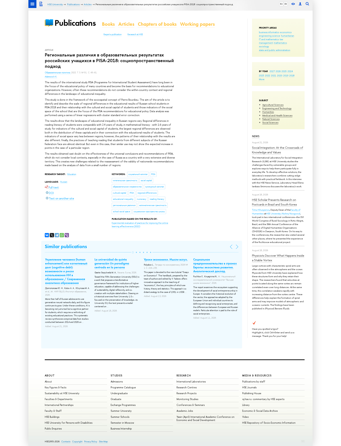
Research (184, 375)
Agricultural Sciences (272, 104)
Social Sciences (270, 122)
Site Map (103, 441)
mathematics (280, 42)
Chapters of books (157, 24)
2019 (285, 75)
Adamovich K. (51, 76)
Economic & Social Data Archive (260, 410)
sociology (264, 46)
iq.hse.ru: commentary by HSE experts (263, 399)
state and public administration (274, 50)
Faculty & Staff (53, 410)
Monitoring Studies (187, 399)
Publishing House (251, 393)
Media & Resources (257, 375)
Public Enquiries (53, 428)
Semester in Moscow (122, 422)
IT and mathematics (269, 39)
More (261, 79)
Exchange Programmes (123, 405)
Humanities (268, 111)
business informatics (269, 32)
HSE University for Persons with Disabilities (68, 422)
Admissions (117, 381)
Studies (117, 375)
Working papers (197, 24)
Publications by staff (253, 381)
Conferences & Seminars (191, 405)
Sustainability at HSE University (62, 393)
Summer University (121, 410)
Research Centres (187, 387)
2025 (284, 71)
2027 (272, 71)
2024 (290, 71)
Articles (126, 24)
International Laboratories (191, 381)
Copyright (77, 441)
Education (71, 174)
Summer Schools (120, 416)
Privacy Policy (90, 441)
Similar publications (66, 246)
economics (285, 32)
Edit (303, 441)
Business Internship (121, 428)
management (266, 42)
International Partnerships (59, 405)
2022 (267, 75)
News (255, 136)
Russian (63, 181)
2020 (279, 75)
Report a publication (113, 34)
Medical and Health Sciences (277, 115)
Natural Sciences (271, 119)
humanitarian (287, 35)
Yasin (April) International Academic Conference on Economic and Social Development (205, 418)
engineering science (269, 35)
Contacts (65, 441)
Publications (75, 22)
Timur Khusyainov (260, 209)
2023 (261, 75)
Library (246, 405)
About (50, 375)
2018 (291, 75)
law (281, 39)
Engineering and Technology (276, 108)
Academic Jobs (185, 410)
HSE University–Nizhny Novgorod (283, 213)
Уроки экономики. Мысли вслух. (166, 259)
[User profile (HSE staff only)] (300, 4)
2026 (278, 71)
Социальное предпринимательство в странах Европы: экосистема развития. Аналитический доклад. (215, 265)
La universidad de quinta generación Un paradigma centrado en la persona (111, 263)
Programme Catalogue (123, 387)
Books (108, 24)
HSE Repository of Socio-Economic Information (269, 422)
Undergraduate (119, 393)
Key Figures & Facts (55, 387)
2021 (273, 75)
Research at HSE (135, 34)
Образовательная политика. (58, 72)
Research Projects (186, 393)
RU (281, 4)
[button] (133, 252)
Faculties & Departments (58, 399)
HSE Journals (249, 387)
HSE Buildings (52, 416)
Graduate (116, 399)
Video (245, 416)
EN (286, 4)
